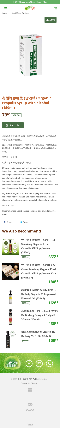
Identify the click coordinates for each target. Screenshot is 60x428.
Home (4, 13)
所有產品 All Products (20, 13)
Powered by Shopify (29, 383)
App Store (30, 2)
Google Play (41, 2)
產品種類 (50, 20)
